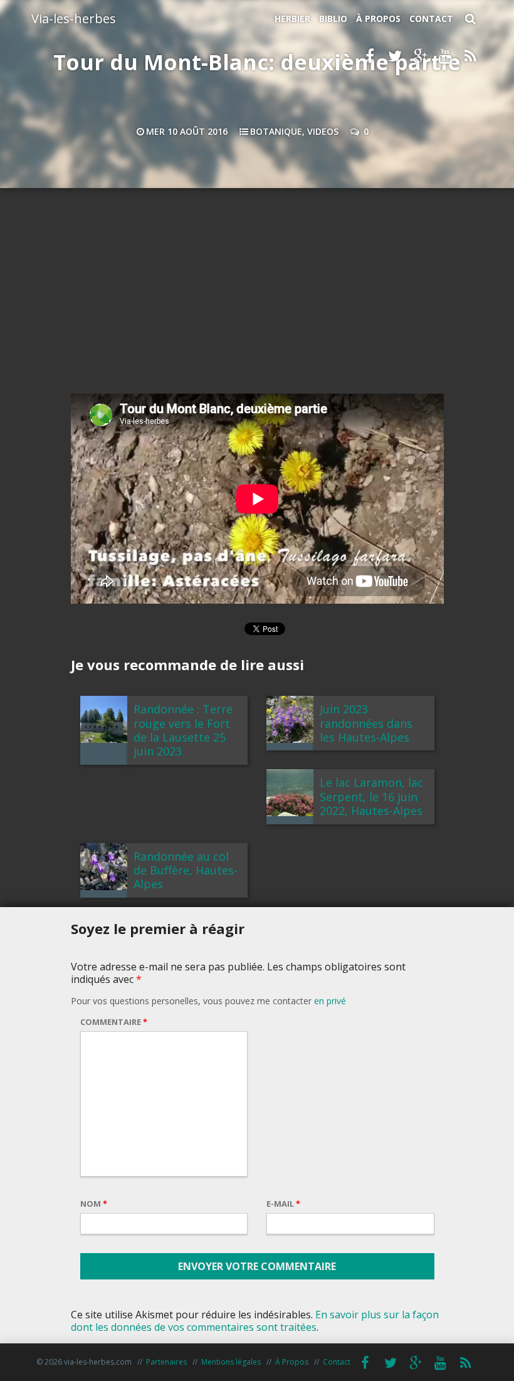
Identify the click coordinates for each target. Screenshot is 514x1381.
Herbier (292, 18)
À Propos (378, 18)
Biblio (333, 18)
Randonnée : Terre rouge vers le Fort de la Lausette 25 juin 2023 (183, 730)
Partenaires (166, 1362)
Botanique (276, 131)
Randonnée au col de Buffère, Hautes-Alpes (186, 870)
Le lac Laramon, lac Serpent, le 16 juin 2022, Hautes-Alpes (371, 796)
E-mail (283, 1203)
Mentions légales (231, 1362)
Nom (93, 1203)
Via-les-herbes (73, 18)
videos (322, 131)
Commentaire (113, 1021)
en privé (330, 1001)
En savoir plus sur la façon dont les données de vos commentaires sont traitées (255, 1321)
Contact (431, 18)
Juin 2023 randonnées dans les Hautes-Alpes (366, 723)
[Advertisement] (257, 294)
